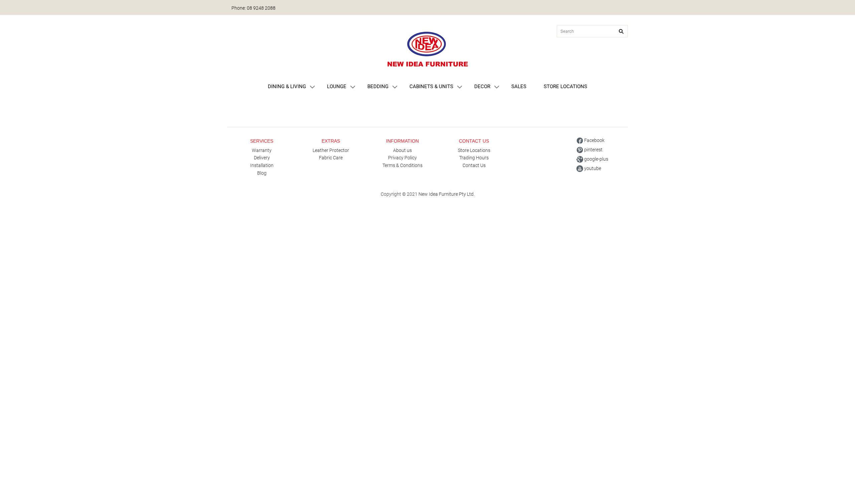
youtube (592, 168)
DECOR (482, 87)
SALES (518, 87)
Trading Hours (474, 157)
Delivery (262, 157)
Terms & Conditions (402, 165)
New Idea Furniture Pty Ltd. (446, 194)
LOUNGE (336, 87)
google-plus (595, 159)
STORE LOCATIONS (565, 87)
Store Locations (474, 150)
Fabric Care (331, 157)
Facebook (594, 140)
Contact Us (474, 165)
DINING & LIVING (287, 87)
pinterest (593, 149)
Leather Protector (331, 150)
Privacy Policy (402, 157)
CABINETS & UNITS (431, 87)
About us (402, 150)
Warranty (262, 150)
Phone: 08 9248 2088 (253, 8)
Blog (262, 173)
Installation (262, 165)
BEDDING (377, 87)
